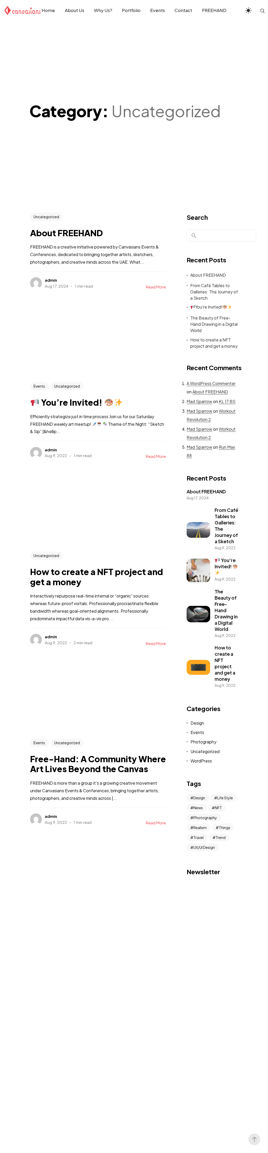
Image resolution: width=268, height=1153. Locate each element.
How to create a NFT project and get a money (214, 343)
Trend (221, 837)
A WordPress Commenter (211, 383)
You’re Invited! (208, 307)
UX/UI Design (204, 847)
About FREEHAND (208, 275)
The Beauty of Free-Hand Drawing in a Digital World (214, 324)
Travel (198, 837)
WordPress (201, 761)
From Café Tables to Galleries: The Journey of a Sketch (214, 292)
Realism (200, 827)
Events (39, 386)
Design (197, 723)
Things (224, 827)
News (198, 807)
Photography (203, 741)
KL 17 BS (227, 401)
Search (197, 217)
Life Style (225, 797)
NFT (218, 807)
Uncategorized (46, 216)
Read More (156, 286)
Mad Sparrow (199, 401)
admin (51, 279)
